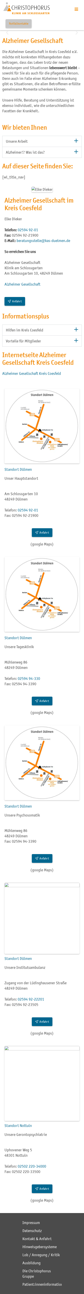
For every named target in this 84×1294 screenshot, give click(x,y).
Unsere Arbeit (17, 141)
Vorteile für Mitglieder (23, 341)
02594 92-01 (28, 230)
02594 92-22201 (31, 999)
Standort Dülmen (18, 469)
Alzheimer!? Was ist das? (25, 152)
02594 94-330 (29, 678)
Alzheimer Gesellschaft (22, 284)
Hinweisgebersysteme (39, 1247)
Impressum (31, 1222)
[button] (7, 32)
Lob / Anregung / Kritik (41, 1255)
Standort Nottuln (18, 1125)
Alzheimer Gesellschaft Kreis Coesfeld (31, 373)
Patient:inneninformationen (42, 1284)
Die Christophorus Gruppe (36, 1274)
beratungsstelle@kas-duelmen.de (43, 240)
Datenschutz (32, 1230)
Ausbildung (31, 1263)
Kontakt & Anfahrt (37, 1239)
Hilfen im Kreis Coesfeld (24, 330)
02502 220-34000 (32, 1166)
